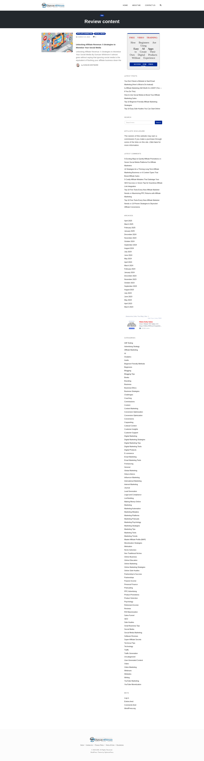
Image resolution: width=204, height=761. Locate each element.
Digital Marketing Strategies (134, 440)
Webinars (128, 671)
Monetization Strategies (133, 543)
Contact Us (150, 5)
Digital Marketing (130, 436)
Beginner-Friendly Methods (134, 364)
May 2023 (128, 300)
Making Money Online (132, 502)
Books (126, 377)
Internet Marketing (131, 484)
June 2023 (128, 297)
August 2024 (129, 248)
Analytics (127, 357)
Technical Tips (129, 643)
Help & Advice (129, 474)
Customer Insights (131, 429)
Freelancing (128, 464)
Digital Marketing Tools (133, 446)
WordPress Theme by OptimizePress (102, 752)
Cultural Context (130, 426)
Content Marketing (131, 408)
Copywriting (128, 422)
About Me (136, 5)
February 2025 (129, 228)
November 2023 (130, 279)
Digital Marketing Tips (132, 443)
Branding (127, 381)
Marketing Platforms (131, 515)
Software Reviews (131, 636)
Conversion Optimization (133, 412)
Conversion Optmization (133, 415)
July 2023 (128, 293)
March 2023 (128, 307)
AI (125, 353)
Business (127, 384)
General (127, 467)
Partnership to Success (133, 574)
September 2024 (130, 245)
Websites (127, 674)
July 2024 (128, 252)
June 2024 (128, 255)
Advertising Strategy (132, 346)
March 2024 (128, 265)
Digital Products (130, 450)
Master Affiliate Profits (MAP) (135, 539)
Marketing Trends (130, 536)
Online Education (130, 560)
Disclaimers (120, 745)
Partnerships (129, 577)
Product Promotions (131, 595)
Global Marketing (130, 470)
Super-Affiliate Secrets (132, 639)
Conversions (129, 419)
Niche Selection (130, 550)
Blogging (127, 371)
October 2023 (129, 283)
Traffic (126, 650)
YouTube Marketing (131, 681)
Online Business (130, 557)
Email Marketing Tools (132, 460)
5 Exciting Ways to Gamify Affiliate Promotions (141, 159)
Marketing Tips (129, 529)
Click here (153, 142)
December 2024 (130, 234)
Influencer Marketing (132, 477)
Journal (127, 488)
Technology (128, 646)
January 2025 (129, 231)
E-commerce (129, 453)
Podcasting (128, 588)
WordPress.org (130, 708)
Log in (126, 698)
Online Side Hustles (131, 570)
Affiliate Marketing (85, 33)
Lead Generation (130, 491)
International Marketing (133, 481)
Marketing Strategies (132, 526)
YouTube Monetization (132, 684)
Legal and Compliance (132, 495)
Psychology (128, 602)
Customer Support (131, 433)
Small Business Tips (132, 626)
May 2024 (128, 259)
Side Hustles (129, 622)
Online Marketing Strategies (134, 567)
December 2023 (130, 276)
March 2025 (128, 224)
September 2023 (130, 286)
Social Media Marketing (133, 633)
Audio (126, 360)
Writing (127, 677)
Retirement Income (131, 605)
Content (127, 405)
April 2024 (128, 262)
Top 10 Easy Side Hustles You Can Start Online (142, 109)
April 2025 (128, 221)
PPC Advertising (130, 591)
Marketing (128, 505)
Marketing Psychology (132, 522)
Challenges (128, 395)
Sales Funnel (129, 615)
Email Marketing (130, 457)
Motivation (128, 546)
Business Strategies (131, 391)
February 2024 (129, 269)
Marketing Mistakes (131, 512)
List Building (129, 498)
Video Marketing (130, 667)
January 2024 (129, 272)
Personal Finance (131, 584)
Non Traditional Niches (133, 553)
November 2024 (130, 238)
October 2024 (129, 241)
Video (126, 664)
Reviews (127, 608)
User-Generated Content (133, 660)
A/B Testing (128, 343)
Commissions (129, 402)
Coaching (128, 398)
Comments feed (130, 705)
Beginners (128, 367)
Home (125, 5)
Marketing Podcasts (131, 519)
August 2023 (129, 290)
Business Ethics (130, 388)
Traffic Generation (131, 653)
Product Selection (131, 598)
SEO (126, 619)
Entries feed (128, 701)
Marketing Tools (130, 533)
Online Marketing (130, 564)
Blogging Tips (129, 374)
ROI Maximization (131, 612)
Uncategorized (129, 657)
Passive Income (130, 581)
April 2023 (128, 303)
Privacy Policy (99, 745)
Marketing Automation (132, 508)
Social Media (100, 33)
